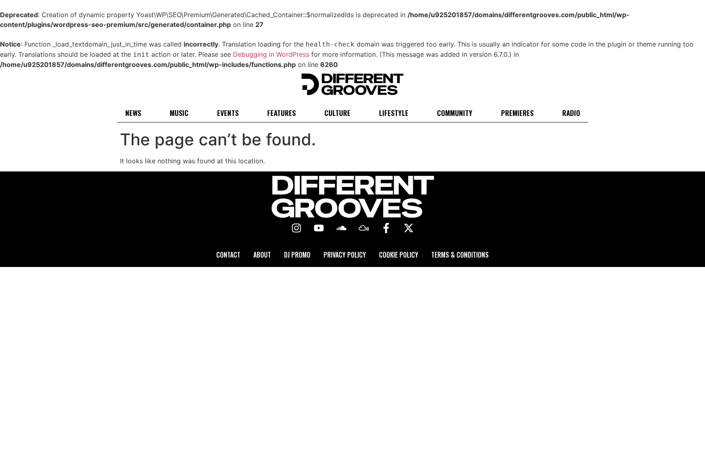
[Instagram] (296, 228)
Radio (571, 112)
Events (228, 112)
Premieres (517, 112)
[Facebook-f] (386, 228)
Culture (337, 112)
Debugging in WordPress (271, 54)
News (133, 112)
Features (281, 112)
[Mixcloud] (364, 228)
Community (454, 112)
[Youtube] (319, 228)
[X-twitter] (409, 228)
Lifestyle (393, 112)
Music (179, 112)
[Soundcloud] (341, 228)
